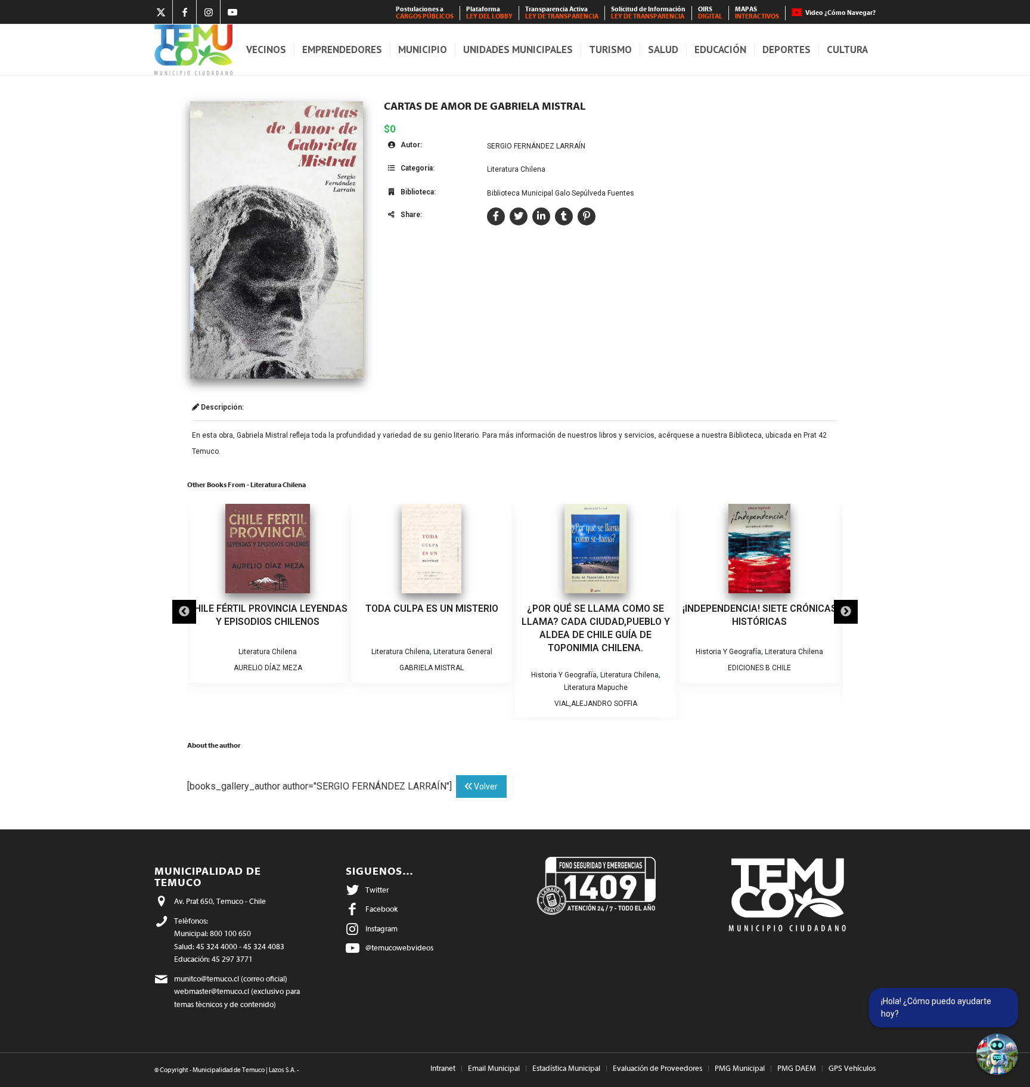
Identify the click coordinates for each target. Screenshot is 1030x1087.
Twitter (377, 889)
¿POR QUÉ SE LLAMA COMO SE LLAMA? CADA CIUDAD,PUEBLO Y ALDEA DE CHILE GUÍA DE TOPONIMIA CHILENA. (439, 628)
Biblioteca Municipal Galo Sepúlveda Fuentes (560, 193)
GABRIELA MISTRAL (276, 668)
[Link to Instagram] (208, 12)
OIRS (710, 12)
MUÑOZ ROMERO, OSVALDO (767, 680)
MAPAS (757, 12)
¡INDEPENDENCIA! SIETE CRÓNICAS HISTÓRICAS (603, 615)
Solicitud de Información (648, 12)
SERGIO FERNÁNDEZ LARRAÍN (536, 146)
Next (846, 612)
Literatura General (306, 652)
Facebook (381, 909)
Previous (184, 612)
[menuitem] (425, 13)
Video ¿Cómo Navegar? (840, 13)
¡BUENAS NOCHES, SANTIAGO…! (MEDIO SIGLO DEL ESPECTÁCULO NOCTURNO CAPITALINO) (767, 621)
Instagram (381, 928)
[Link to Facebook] (184, 12)
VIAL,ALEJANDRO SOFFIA (439, 703)
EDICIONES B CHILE (603, 668)
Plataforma (489, 12)
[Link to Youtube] (232, 12)
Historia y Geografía (407, 675)
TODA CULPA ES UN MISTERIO (275, 608)
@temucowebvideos (399, 947)
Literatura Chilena (516, 169)
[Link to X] (160, 12)
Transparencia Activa (561, 12)
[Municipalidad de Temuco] (193, 49)
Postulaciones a (425, 12)
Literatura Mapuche (439, 687)
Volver (485, 786)
